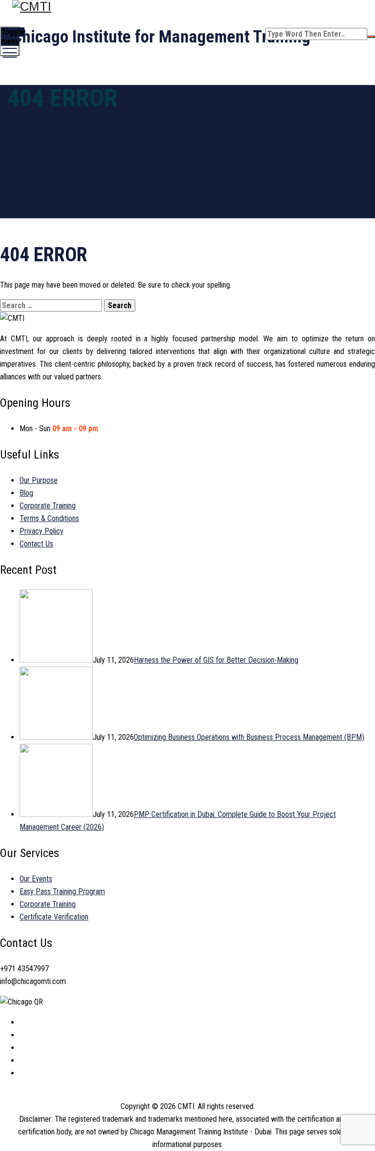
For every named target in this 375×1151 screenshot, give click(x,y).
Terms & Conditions (49, 518)
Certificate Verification (54, 916)
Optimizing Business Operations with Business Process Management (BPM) (249, 737)
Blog (26, 493)
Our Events (36, 878)
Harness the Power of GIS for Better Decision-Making (216, 660)
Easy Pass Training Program (62, 891)
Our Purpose (39, 480)
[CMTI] (186, 6)
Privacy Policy (41, 531)
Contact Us (36, 543)
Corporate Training (48, 505)
